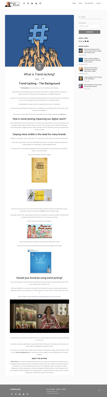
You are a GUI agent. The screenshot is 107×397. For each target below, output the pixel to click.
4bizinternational (55, 393)
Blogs (74, 3)
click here (62, 114)
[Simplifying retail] (12, 6)
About (80, 3)
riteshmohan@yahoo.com (23, 352)
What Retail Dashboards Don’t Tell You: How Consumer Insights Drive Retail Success (92, 51)
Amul (42, 211)
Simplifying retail (51, 391)
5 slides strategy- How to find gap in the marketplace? (93, 78)
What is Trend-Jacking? (39, 74)
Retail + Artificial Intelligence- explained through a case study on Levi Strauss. (92, 60)
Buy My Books (89, 3)
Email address (82, 23)
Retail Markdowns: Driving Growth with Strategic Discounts (93, 85)
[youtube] (36, 3)
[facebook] (24, 3)
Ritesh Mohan (14, 362)
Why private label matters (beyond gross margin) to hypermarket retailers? (91, 69)
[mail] (28, 3)
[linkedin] (32, 3)
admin (37, 79)
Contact (98, 3)
